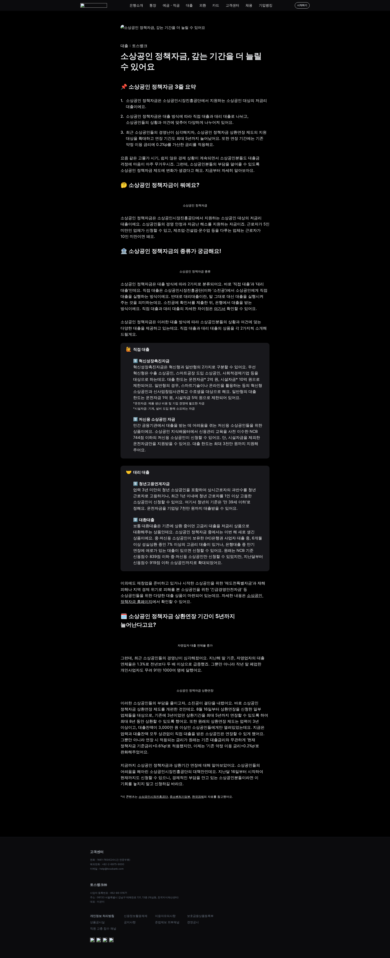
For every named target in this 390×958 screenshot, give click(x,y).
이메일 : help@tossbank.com (107, 868)
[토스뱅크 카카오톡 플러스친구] (98, 940)
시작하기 (302, 5)
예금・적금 (171, 5)
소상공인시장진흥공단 (153, 796)
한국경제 (198, 796)
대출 (189, 5)
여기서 (219, 308)
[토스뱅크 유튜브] (92, 940)
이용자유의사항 (165, 916)
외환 (202, 5)
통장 (152, 5)
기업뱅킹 (265, 5)
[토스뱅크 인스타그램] (105, 940)
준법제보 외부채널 (167, 922)
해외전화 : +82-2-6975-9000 (107, 864)
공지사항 (130, 922)
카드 (215, 5)
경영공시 (193, 922)
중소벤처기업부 (180, 796)
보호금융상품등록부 (200, 916)
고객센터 (232, 5)
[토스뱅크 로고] (93, 5)
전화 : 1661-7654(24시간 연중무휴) (110, 859)
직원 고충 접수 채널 (103, 928)
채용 (249, 5)
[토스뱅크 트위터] (111, 940)
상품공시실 (97, 922)
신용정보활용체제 (135, 916)
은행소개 (136, 5)
